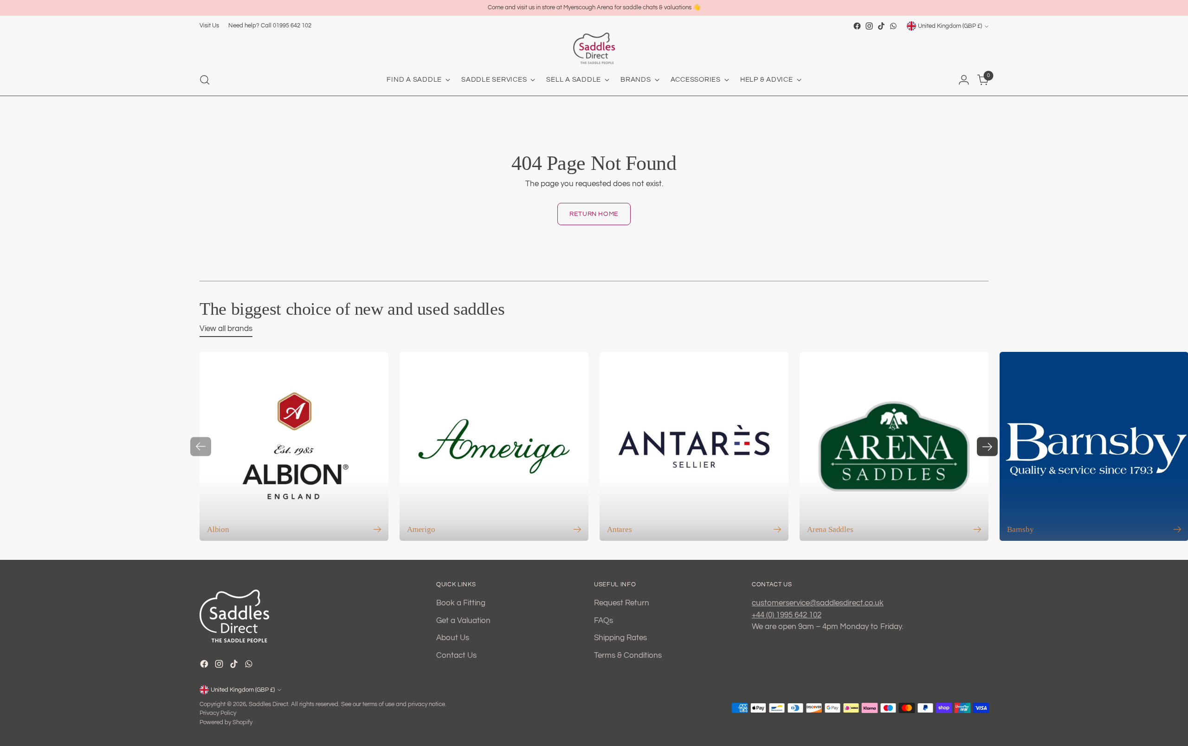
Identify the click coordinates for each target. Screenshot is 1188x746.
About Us (452, 638)
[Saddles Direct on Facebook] (857, 26)
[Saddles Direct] (594, 48)
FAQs (603, 620)
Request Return (621, 603)
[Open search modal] (204, 80)
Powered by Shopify (226, 722)
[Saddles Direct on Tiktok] (881, 26)
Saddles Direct (268, 704)
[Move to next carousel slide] (987, 446)
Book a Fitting (460, 603)
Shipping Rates (620, 638)
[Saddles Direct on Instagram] (869, 26)
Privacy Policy (218, 713)
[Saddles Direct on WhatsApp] (893, 26)
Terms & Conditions (628, 655)
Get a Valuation (463, 620)
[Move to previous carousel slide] (200, 446)
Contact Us (456, 655)
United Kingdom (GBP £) (950, 26)
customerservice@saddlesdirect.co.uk (818, 603)
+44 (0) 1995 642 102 (786, 615)
